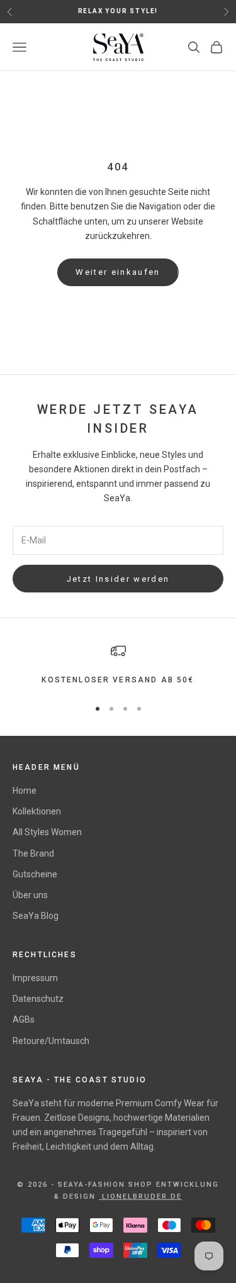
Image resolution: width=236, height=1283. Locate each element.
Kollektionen (37, 811)
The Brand (33, 853)
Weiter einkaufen (118, 272)
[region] (118, 664)
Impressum (35, 978)
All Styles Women (47, 832)
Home (25, 791)
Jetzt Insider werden (118, 579)
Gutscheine (35, 874)
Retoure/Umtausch (51, 1041)
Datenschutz (38, 999)
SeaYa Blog (36, 916)
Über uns (30, 895)
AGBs (24, 1019)
